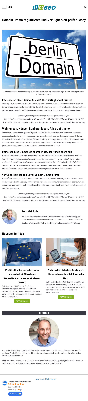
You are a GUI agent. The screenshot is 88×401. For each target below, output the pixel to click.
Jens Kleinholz (29, 211)
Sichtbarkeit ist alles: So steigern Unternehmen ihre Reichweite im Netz (66, 274)
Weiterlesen (22, 301)
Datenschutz (51, 379)
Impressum (40, 379)
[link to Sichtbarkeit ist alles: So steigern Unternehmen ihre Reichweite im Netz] (66, 252)
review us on (14, 394)
